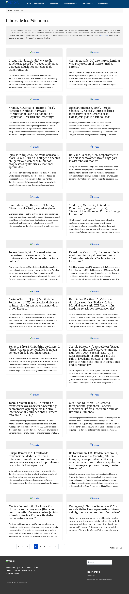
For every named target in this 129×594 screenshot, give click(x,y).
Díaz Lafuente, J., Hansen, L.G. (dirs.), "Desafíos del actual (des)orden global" (33, 207)
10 (45, 546)
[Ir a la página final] (63, 545)
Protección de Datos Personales (99, 579)
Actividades (87, 3)
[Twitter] (90, 587)
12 (56, 546)
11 (50, 546)
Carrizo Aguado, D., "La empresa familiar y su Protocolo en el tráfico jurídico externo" (94, 63)
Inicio (29, 3)
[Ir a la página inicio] (7, 545)
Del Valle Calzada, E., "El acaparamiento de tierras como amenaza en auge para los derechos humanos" (93, 158)
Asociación (39, 3)
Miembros (53, 3)
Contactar (103, 3)
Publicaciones (70, 3)
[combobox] (99, 562)
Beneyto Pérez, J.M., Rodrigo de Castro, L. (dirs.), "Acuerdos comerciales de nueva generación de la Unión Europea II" (34, 349)
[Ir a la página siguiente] (60, 545)
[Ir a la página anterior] (10, 545)
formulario (104, 35)
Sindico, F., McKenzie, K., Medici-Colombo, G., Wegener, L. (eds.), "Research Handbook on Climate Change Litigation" (94, 210)
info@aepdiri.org (20, 582)
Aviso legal (91, 576)
